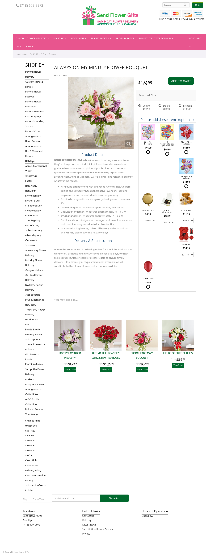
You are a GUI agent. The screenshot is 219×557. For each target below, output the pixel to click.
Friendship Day (33, 235)
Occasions (77, 38)
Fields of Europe (34, 409)
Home (18, 54)
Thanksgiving (32, 220)
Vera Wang (31, 414)
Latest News (89, 524)
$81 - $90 (30, 450)
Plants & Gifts (100, 38)
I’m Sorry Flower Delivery (34, 287)
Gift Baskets (32, 354)
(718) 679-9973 (31, 5)
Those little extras (35, 344)
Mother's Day (32, 200)
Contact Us (31, 465)
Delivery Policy (33, 470)
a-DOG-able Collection (32, 402)
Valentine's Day (33, 230)
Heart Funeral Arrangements (33, 144)
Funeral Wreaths (34, 111)
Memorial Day (33, 195)
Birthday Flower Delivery (33, 263)
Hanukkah (30, 190)
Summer (30, 245)
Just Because (32, 294)
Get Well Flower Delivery (33, 277)
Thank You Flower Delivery (35, 312)
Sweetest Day (33, 210)
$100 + (28, 455)
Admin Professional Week (36, 168)
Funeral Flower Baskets (33, 94)
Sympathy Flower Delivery (155, 38)
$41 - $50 (30, 430)
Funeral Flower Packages (33, 104)
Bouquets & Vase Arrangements (34, 387)
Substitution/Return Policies (36, 488)
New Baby (30, 304)
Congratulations (34, 270)
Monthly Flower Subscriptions (33, 337)
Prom (28, 324)
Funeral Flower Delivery (31, 38)
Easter (28, 181)
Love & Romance (34, 299)
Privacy (29, 480)
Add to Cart (181, 81)
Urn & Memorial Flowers (33, 153)
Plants (28, 359)
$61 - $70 (30, 440)
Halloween (31, 186)
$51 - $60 (30, 435)
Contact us (88, 515)
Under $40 (31, 425)
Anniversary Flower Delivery (35, 253)
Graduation (31, 319)
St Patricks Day (33, 205)
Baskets (29, 379)
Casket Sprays (33, 116)
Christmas (31, 176)
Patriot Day (31, 215)
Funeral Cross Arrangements (33, 134)
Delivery (86, 520)
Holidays (58, 38)
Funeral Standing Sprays (34, 124)
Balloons (29, 349)
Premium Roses (125, 38)
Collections (23, 46)
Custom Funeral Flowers (34, 84)
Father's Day (32, 225)
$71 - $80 (30, 445)
